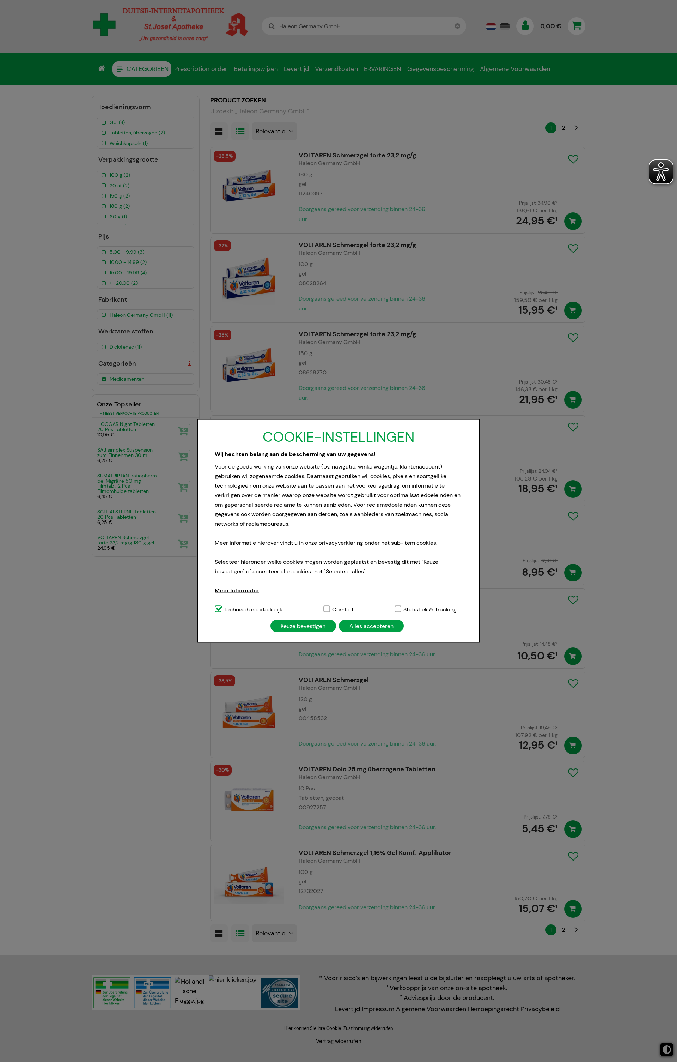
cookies (426, 542)
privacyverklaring (340, 542)
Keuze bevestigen (303, 625)
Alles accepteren (371, 625)
